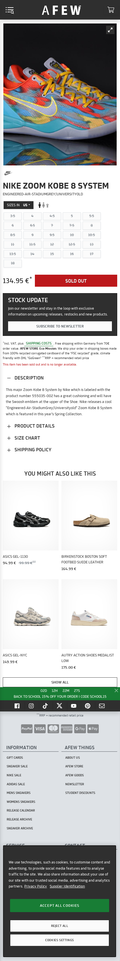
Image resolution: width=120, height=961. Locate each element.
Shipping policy (32, 449)
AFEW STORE (61, 10)
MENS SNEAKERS (18, 793)
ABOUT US (72, 758)
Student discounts (80, 793)
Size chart (26, 438)
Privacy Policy (35, 886)
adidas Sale (16, 784)
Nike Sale (14, 775)
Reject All (59, 926)
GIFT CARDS (15, 758)
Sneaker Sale (17, 766)
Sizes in (17, 205)
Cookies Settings (59, 940)
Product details (34, 426)
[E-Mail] (102, 706)
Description (28, 378)
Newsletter (74, 784)
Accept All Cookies (59, 905)
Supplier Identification (67, 886)
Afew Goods (74, 775)
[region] (59, 901)
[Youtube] (74, 706)
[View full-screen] (110, 30)
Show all (60, 682)
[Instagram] (32, 706)
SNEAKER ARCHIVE (20, 828)
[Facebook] (17, 706)
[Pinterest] (88, 706)
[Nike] (8, 173)
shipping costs (39, 343)
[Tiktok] (46, 706)
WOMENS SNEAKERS (21, 802)
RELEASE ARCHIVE (19, 819)
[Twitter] (60, 706)
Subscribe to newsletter (60, 326)
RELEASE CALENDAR (21, 810)
